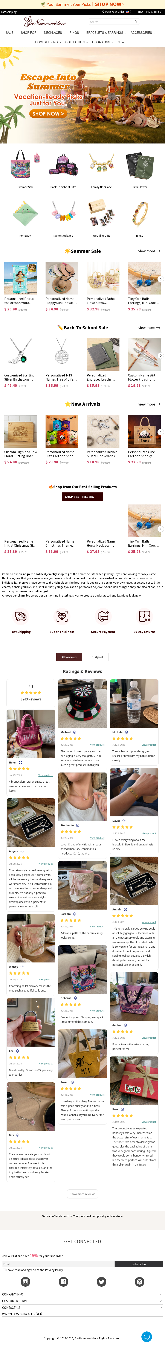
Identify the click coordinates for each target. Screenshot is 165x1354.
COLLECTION (75, 42)
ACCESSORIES (142, 32)
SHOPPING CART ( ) (150, 12)
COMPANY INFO (12, 1294)
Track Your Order (114, 12)
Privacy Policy (54, 1270)
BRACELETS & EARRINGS (105, 32)
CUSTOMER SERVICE (16, 1301)
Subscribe (139, 1264)
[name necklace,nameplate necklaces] (45, 21)
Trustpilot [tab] (96, 657)
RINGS (75, 32)
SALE (10, 32)
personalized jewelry (42, 574)
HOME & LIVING (47, 42)
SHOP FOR (29, 32)
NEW (121, 42)
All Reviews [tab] (69, 657)
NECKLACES (54, 32)
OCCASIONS (102, 42)
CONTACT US (11, 1308)
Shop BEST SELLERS (79, 497)
